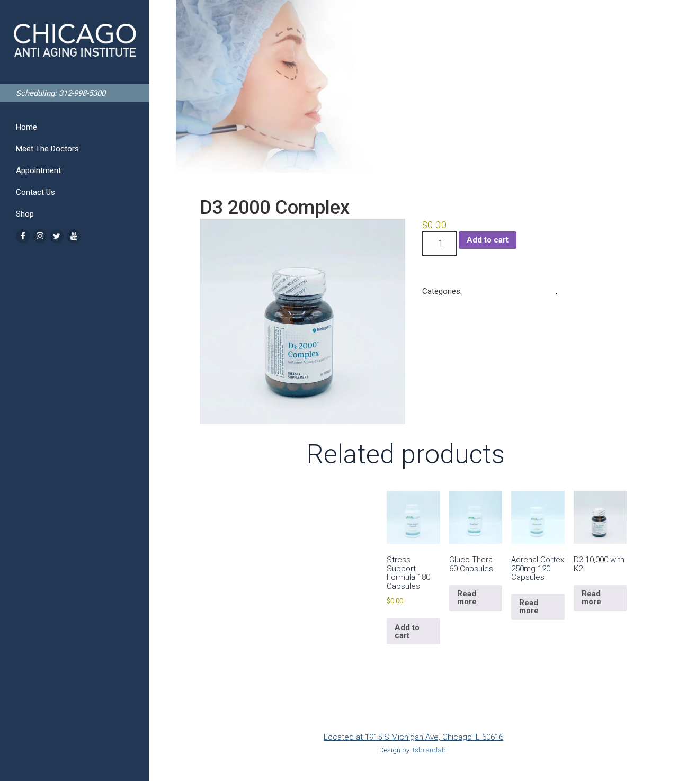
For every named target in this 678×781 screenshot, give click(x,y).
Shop (25, 214)
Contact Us (35, 192)
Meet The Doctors (47, 149)
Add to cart (487, 240)
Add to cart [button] (407, 631)
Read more (467, 597)
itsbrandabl (429, 750)
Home (26, 127)
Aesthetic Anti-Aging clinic (510, 291)
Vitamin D (576, 291)
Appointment (38, 170)
